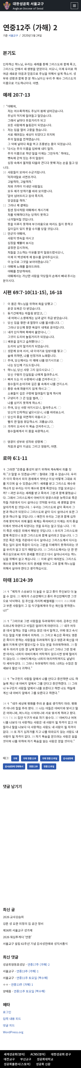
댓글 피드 (9, 1025)
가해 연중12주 (29, 758)
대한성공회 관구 (61, 1054)
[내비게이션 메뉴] (74, 5)
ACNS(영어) (37, 1054)
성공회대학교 (45, 1059)
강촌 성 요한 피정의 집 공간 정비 (23, 923)
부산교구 (25, 1059)
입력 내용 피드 (12, 1019)
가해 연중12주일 (49, 758)
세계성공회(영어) (14, 1054)
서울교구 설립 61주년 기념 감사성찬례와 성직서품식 (35, 944)
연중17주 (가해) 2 (39, 964)
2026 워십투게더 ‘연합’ (17, 937)
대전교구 (9, 1059)
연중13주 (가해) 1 (28, 971)
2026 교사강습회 (13, 917)
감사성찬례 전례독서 (14, 766)
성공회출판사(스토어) (17, 1064)
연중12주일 (49, 766)
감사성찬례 (68, 758)
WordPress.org (13, 1032)
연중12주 (33, 766)
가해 (15, 758)
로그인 (7, 1012)
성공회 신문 (43, 1064)
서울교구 (13, 35)
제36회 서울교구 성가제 (17, 930)
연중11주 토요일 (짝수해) (32, 978)
